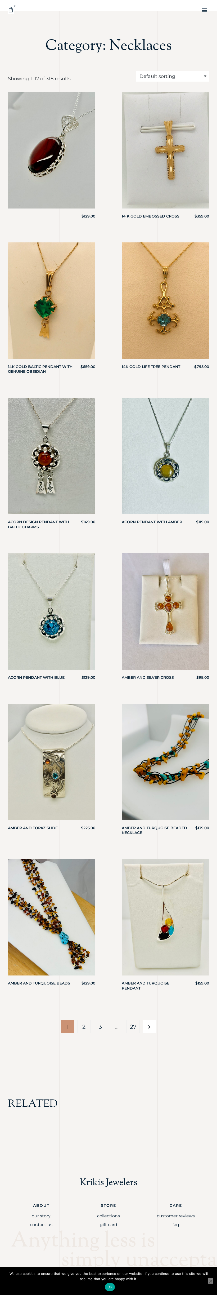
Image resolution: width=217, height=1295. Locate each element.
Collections (108, 1215)
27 (133, 1026)
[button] (204, 10)
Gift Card (108, 1224)
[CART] (11, 9)
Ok (109, 1287)
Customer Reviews (176, 1215)
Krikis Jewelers (108, 1183)
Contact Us (41, 1224)
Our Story (41, 1215)
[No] (210, 1281)
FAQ (176, 1224)
